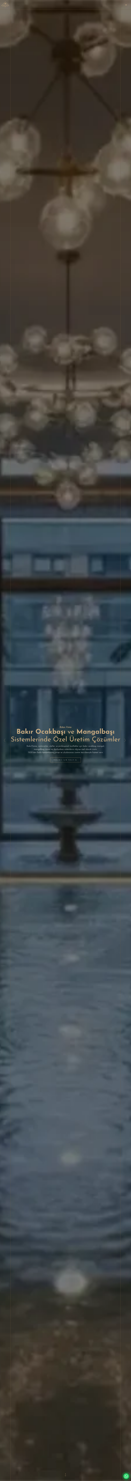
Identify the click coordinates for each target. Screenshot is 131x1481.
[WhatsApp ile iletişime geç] (126, 1476)
